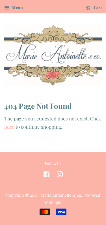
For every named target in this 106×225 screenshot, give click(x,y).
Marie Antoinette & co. (61, 195)
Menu (17, 7)
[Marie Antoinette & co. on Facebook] (46, 175)
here (9, 127)
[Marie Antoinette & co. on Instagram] (60, 175)
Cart (97, 7)
